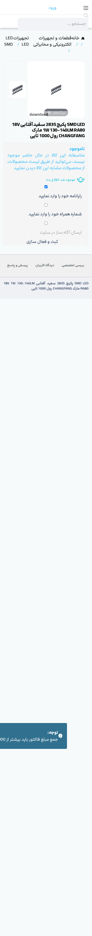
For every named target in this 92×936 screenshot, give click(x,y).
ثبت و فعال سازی (43, 241)
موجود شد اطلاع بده (60, 179)
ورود (52, 7)
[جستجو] (53, 15)
